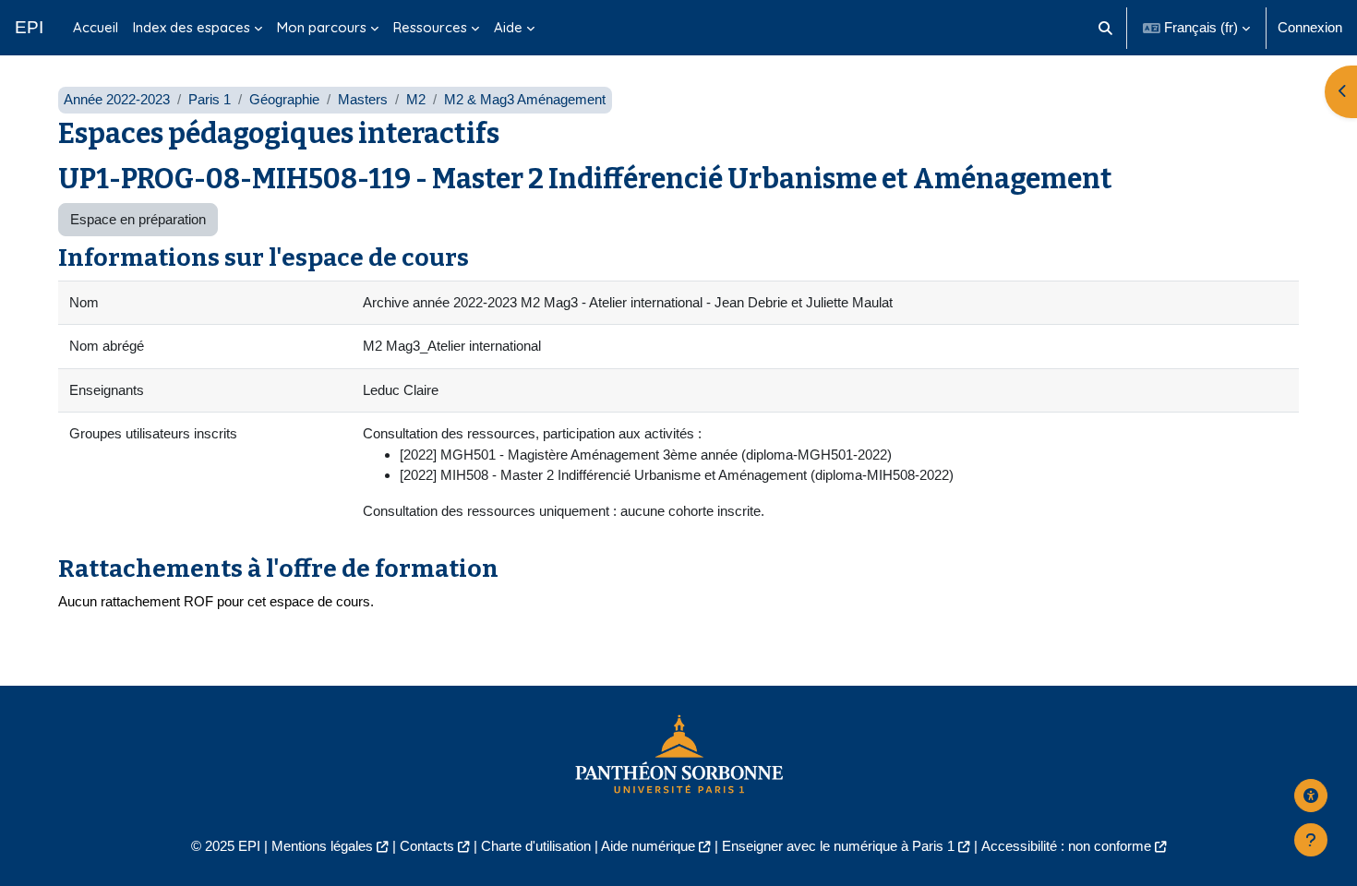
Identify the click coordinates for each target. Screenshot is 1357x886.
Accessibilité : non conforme (1066, 846)
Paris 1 (209, 99)
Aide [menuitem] (508, 27)
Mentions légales (322, 846)
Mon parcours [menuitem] (321, 27)
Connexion (1310, 27)
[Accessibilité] (1310, 795)
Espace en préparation (138, 219)
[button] (1106, 27)
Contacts (427, 846)
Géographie (284, 99)
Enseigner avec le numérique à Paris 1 (838, 846)
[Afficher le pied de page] (1310, 839)
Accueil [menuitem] (95, 27)
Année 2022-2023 (117, 99)
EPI (29, 27)
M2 (416, 99)
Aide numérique (648, 846)
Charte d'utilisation (536, 846)
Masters (363, 99)
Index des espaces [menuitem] (191, 27)
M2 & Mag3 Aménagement (525, 99)
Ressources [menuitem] (430, 27)
